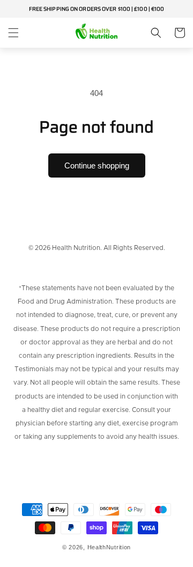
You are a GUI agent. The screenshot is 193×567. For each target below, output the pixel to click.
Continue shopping (96, 165)
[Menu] (13, 33)
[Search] (156, 33)
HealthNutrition (109, 547)
